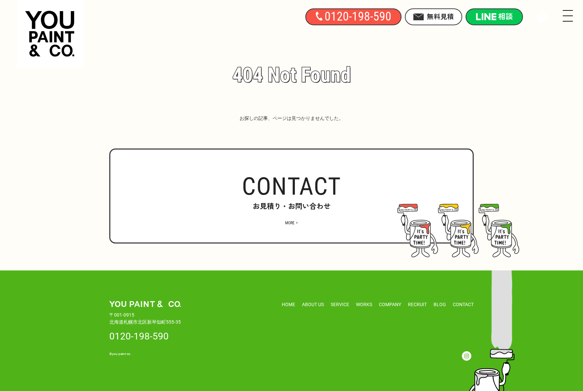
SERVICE (340, 304)
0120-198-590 (139, 335)
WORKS (364, 304)
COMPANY (390, 304)
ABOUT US (313, 304)
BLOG (440, 304)
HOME (288, 304)
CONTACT (463, 304)
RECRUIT (417, 304)
